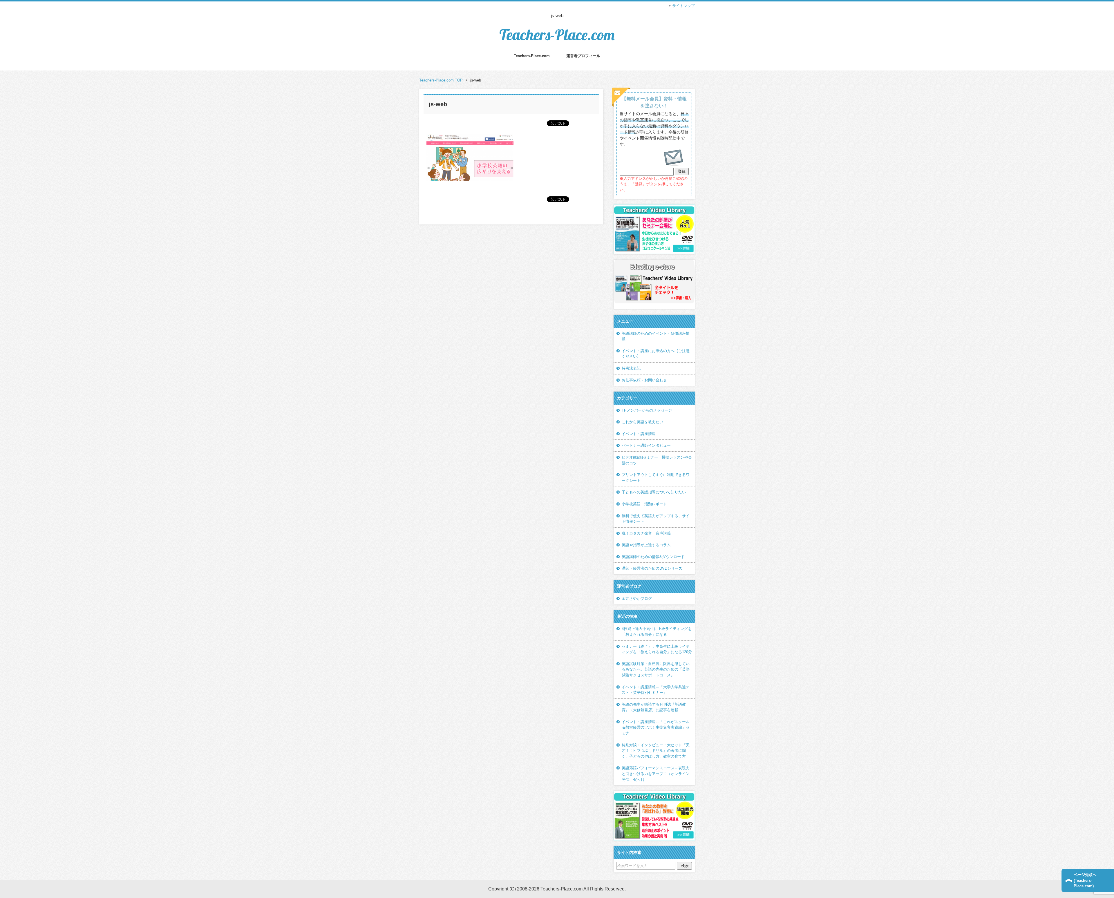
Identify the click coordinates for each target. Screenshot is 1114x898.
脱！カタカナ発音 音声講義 (646, 533)
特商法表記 (631, 368)
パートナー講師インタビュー (646, 445)
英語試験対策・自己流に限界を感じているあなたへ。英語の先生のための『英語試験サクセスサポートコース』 (656, 669)
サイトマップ (683, 5)
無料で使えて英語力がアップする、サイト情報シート (656, 519)
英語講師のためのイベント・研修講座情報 (656, 336)
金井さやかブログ (637, 598)
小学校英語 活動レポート (644, 504)
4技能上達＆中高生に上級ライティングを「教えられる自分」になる (657, 632)
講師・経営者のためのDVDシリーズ (652, 568)
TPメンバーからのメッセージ (647, 410)
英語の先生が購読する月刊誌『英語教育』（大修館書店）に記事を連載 (654, 707)
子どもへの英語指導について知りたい (654, 492)
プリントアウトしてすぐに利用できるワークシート (656, 477)
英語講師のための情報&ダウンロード (653, 557)
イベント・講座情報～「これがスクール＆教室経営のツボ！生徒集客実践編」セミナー (656, 727)
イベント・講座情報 (639, 434)
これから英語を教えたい (642, 422)
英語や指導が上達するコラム (646, 545)
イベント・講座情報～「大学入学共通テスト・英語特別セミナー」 (656, 690)
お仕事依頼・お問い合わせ (644, 380)
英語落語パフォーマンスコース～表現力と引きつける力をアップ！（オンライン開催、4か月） (656, 773)
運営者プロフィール (583, 56)
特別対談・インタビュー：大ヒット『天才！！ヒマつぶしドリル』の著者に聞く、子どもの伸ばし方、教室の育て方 (656, 750)
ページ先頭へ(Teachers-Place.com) (1085, 880)
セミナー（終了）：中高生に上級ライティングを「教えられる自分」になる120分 (657, 649)
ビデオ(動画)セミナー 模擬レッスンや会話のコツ (657, 460)
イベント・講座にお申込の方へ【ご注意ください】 (656, 354)
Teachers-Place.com (557, 34)
